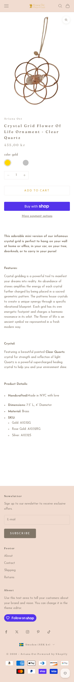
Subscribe (20, 533)
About (8, 556)
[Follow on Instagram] (27, 632)
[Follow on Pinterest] (38, 632)
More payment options (37, 216)
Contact (9, 563)
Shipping (10, 570)
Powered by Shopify (52, 654)
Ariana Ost (13, 118)
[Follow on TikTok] (49, 632)
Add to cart (37, 190)
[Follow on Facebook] (6, 632)
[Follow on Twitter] (17, 632)
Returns (9, 577)
